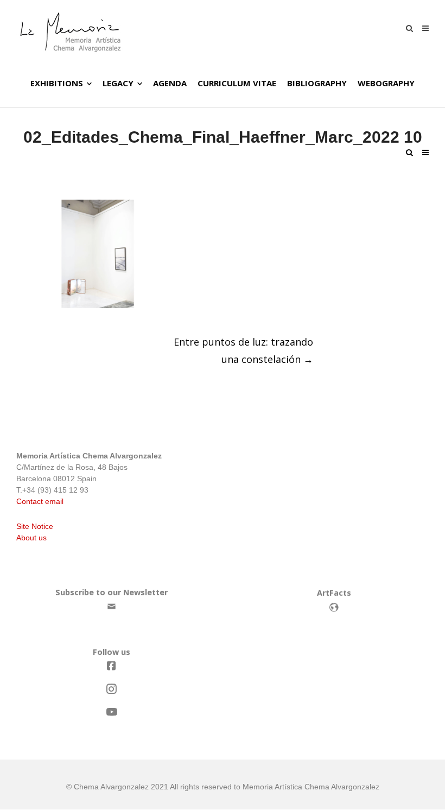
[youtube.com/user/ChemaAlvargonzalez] (111, 712)
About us (31, 537)
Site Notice (34, 526)
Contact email (39, 501)
